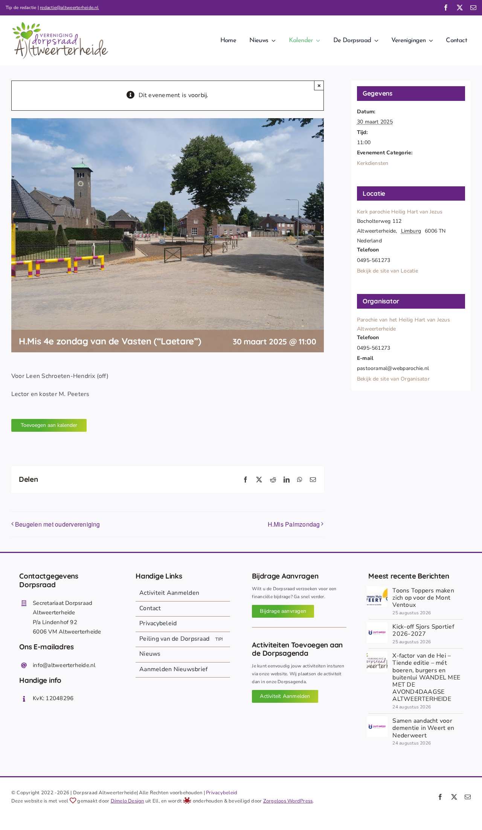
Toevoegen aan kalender (49, 425)
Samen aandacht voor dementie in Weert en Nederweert (423, 728)
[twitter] (460, 8)
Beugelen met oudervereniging (57, 524)
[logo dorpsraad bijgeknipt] (377, 654)
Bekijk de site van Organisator (393, 378)
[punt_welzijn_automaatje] (377, 625)
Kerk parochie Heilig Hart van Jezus (399, 211)
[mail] (473, 8)
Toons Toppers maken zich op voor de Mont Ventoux (423, 597)
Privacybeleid (221, 792)
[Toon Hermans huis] (377, 589)
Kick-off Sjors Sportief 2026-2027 (423, 630)
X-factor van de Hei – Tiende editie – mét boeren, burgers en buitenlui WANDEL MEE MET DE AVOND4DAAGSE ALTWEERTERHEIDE (426, 677)
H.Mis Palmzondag (294, 524)
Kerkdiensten (373, 163)
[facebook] (446, 8)
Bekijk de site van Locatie (387, 270)
